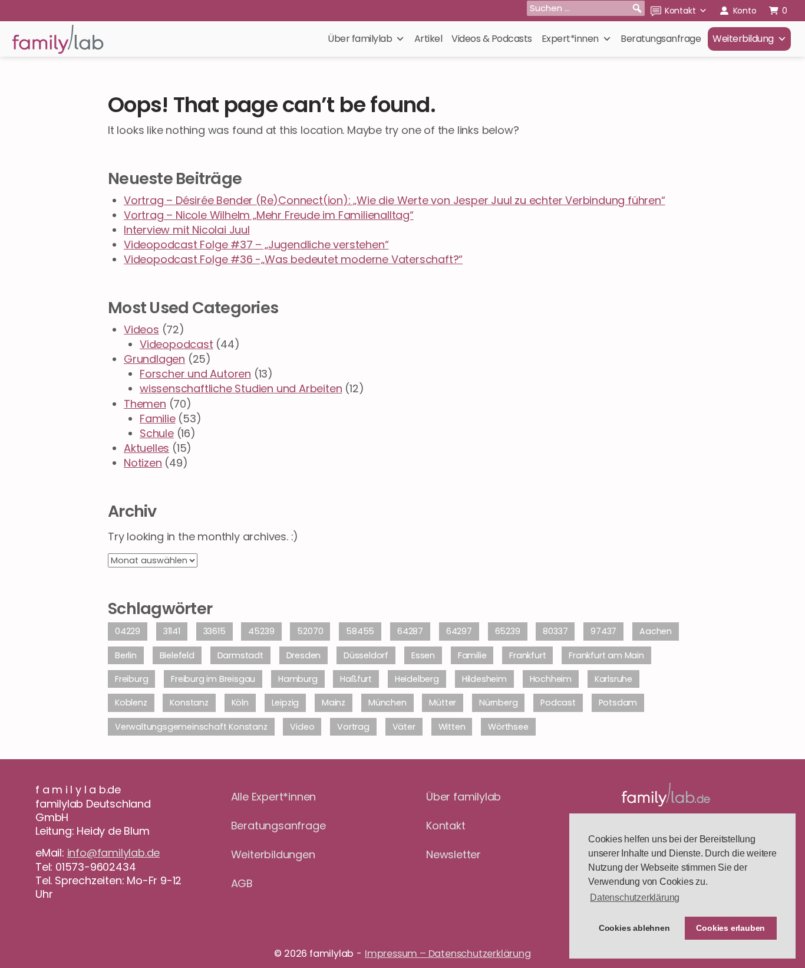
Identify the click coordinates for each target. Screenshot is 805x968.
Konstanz (189, 702)
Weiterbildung (743, 38)
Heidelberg (417, 679)
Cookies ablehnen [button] (634, 928)
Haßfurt (356, 679)
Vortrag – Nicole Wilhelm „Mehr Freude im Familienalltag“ (269, 215)
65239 (507, 631)
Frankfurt (527, 655)
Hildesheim (484, 679)
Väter (403, 727)
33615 (214, 631)
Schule (157, 433)
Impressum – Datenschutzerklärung (448, 953)
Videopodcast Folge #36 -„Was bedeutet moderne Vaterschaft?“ (293, 259)
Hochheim (551, 679)
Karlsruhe (613, 679)
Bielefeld (177, 655)
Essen (423, 655)
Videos (141, 329)
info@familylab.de (113, 852)
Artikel (428, 38)
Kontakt (680, 11)
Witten (452, 727)
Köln (240, 702)
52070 (310, 631)
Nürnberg (498, 702)
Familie (158, 418)
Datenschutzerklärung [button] (634, 897)
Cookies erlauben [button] (730, 928)
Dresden (303, 655)
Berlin (126, 655)
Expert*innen (570, 38)
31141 (171, 631)
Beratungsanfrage (661, 38)
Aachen (655, 631)
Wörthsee (508, 727)
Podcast (558, 702)
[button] (637, 8)
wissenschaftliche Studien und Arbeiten (241, 388)
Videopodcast (176, 344)
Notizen (143, 462)
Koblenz (131, 702)
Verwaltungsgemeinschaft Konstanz (191, 727)
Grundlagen (154, 359)
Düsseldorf (366, 655)
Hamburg (298, 679)
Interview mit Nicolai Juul (187, 229)
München (387, 702)
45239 (261, 631)
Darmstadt (240, 655)
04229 (127, 631)
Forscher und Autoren (195, 373)
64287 (410, 631)
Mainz (333, 702)
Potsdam (618, 702)
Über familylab (360, 38)
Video (302, 727)
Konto (745, 11)
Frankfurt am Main (606, 655)
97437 (603, 631)
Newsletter (453, 854)
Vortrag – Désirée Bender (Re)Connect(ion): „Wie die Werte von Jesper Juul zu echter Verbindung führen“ (394, 200)
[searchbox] (586, 8)
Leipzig (285, 702)
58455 (360, 631)
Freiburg (131, 679)
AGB (242, 883)
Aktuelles (146, 448)
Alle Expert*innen (273, 796)
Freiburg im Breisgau (213, 679)
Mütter (442, 702)
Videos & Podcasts (491, 38)
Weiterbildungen (273, 854)
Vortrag (353, 727)
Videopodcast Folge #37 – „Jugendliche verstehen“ (256, 244)
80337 (555, 631)
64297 (459, 631)
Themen (145, 403)
